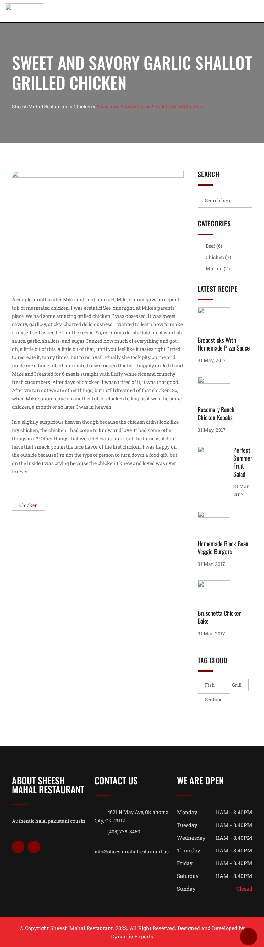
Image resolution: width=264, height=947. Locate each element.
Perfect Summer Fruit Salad (242, 461)
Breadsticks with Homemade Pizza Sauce (224, 343)
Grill (236, 684)
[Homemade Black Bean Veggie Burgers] (215, 525)
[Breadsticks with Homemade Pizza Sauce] (215, 321)
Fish (210, 684)
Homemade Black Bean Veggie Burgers (223, 547)
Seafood (214, 699)
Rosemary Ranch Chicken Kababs (216, 413)
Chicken (28, 505)
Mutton (214, 268)
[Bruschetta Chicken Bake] (215, 594)
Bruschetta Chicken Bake (220, 617)
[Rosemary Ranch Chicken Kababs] (215, 391)
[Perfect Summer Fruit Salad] (215, 460)
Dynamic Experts (132, 936)
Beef (210, 246)
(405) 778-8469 (123, 831)
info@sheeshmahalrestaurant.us (132, 851)
